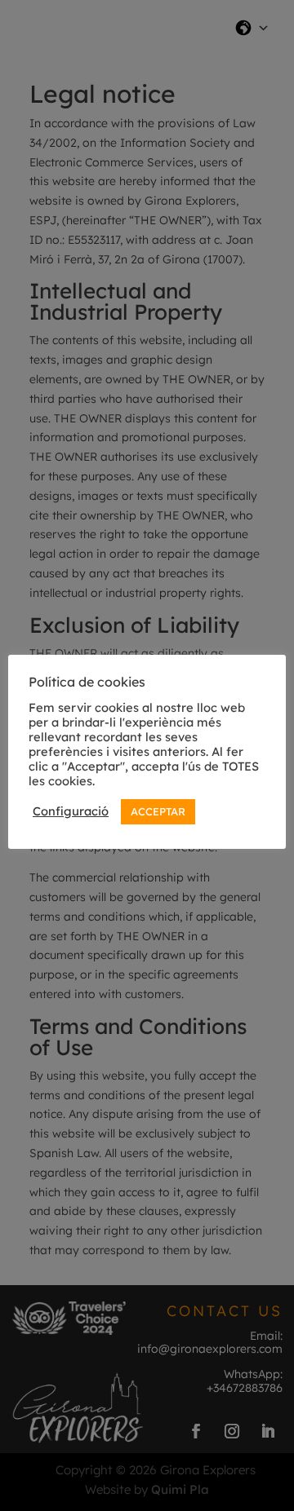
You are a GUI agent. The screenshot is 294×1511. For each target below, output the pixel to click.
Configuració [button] (71, 811)
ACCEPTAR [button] (158, 811)
